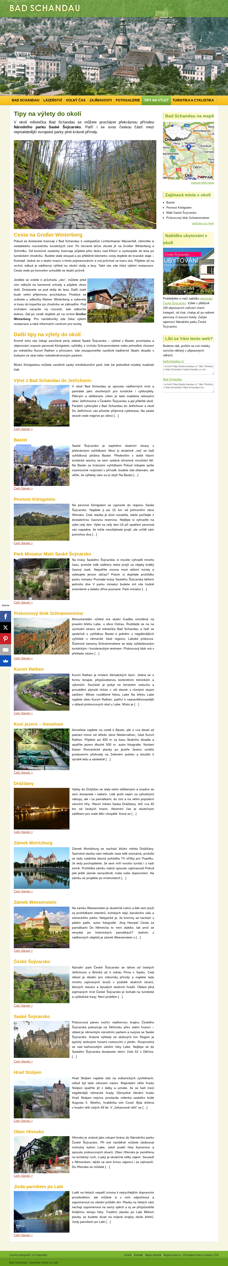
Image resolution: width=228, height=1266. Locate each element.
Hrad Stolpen (27, 1072)
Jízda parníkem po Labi (38, 1186)
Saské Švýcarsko (32, 1016)
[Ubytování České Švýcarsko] (188, 294)
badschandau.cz (173, 361)
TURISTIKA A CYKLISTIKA (193, 100)
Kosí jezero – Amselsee (38, 724)
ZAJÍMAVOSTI (101, 100)
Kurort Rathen (29, 669)
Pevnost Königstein (34, 499)
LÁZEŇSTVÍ (52, 100)
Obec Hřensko (29, 1131)
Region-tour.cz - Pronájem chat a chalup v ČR (191, 1255)
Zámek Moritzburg (33, 842)
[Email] (5, 649)
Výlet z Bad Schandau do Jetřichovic (53, 380)
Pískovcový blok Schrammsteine (48, 613)
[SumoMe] (5, 660)
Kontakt (138, 1255)
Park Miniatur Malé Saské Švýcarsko (52, 553)
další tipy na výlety (203, 223)
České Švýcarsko (32, 961)
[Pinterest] (5, 638)
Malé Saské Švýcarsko (181, 212)
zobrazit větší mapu (202, 182)
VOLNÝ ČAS (76, 100)
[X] (5, 627)
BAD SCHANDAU (25, 100)
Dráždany (24, 783)
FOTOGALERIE (128, 100)
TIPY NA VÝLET (156, 100)
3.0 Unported (39, 1255)
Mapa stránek (153, 1255)
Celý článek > (23, 543)
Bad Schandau (172, 379)
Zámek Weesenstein (35, 902)
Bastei (20, 439)
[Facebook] (5, 616)
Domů (128, 1255)
